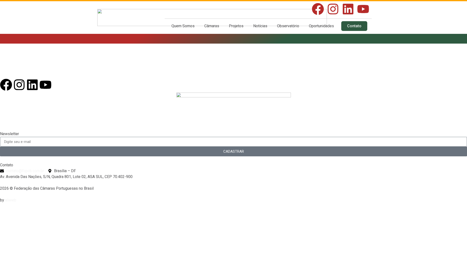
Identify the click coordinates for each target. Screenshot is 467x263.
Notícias (260, 26)
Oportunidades (321, 26)
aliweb (10, 200)
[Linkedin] (348, 9)
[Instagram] (333, 9)
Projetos (236, 26)
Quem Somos (183, 26)
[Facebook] (318, 9)
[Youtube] (363, 9)
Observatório (288, 26)
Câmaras (211, 26)
